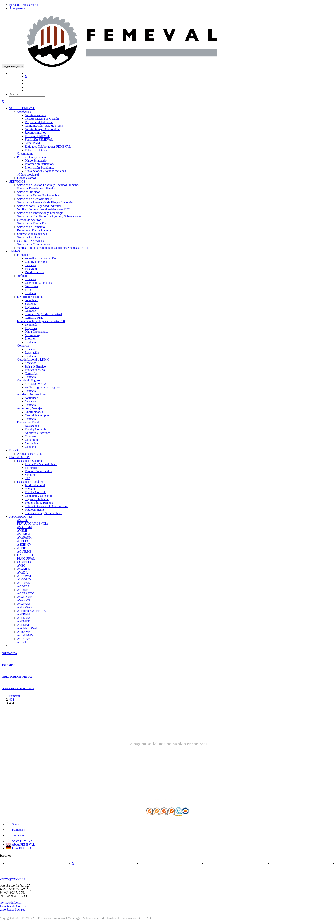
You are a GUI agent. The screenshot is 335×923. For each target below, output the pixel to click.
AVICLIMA (24, 527)
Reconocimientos (35, 132)
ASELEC (23, 541)
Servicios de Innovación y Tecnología (40, 213)
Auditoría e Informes (37, 432)
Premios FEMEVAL (37, 136)
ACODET (23, 590)
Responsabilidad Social (39, 122)
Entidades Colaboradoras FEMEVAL (48, 146)
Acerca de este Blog (29, 453)
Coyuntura (31, 439)
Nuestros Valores (35, 115)
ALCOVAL (24, 576)
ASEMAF (23, 624)
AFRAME (23, 631)
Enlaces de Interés (36, 150)
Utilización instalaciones (32, 233)
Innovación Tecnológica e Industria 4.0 (41, 321)
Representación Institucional (34, 230)
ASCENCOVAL (27, 628)
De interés (31, 324)
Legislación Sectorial (30, 460)
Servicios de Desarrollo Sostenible (38, 195)
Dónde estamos (26, 178)
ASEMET (23, 621)
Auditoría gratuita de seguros (42, 387)
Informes (30, 338)
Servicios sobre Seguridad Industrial (39, 206)
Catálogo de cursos (36, 261)
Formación (23, 254)
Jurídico (22, 275)
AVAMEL (23, 569)
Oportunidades (34, 411)
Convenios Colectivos (38, 282)
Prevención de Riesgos (39, 502)
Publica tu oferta (35, 370)
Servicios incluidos (28, 237)
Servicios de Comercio (31, 226)
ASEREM (23, 614)
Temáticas (17, 835)
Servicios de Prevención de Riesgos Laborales (45, 202)
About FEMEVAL (23, 844)
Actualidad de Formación (40, 258)
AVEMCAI (24, 534)
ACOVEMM (25, 635)
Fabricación (32, 467)
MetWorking (32, 335)
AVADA (22, 572)
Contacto (30, 293)
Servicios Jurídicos (28, 192)
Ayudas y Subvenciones (32, 394)
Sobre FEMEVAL (23, 841)
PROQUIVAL (26, 558)
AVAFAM (23, 604)
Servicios (30, 265)
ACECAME (25, 638)
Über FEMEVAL (22, 848)
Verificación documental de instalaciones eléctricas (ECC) (52, 247)
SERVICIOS (17, 181)
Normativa (31, 286)
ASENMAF (24, 617)
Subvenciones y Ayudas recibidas (45, 171)
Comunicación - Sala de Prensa (44, 125)
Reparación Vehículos (38, 471)
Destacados (32, 425)
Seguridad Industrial (37, 499)
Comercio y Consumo (38, 495)
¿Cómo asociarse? (28, 174)
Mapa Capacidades (36, 331)
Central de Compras (37, 415)
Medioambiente (34, 509)
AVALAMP (24, 597)
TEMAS (14, 251)
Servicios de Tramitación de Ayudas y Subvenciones (49, 216)
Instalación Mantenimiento (41, 464)
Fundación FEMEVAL (39, 139)
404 (11, 699)
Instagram (31, 268)
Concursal (31, 436)
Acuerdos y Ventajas (29, 408)
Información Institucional (40, 164)
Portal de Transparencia (23, 4)
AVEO (21, 565)
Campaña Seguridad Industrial (43, 314)
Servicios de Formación (31, 223)
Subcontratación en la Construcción (46, 506)
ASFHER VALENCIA (31, 610)
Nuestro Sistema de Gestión (42, 118)
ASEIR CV (24, 544)
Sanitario (30, 474)
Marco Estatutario (36, 160)
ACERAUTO (26, 593)
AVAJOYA (24, 600)
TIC (27, 478)
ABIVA (22, 642)
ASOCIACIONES (21, 516)
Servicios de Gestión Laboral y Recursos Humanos (48, 185)
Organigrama (25, 153)
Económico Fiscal (28, 422)
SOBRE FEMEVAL (22, 108)
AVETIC (22, 520)
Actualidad (31, 300)
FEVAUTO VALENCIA (32, 523)
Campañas (31, 373)
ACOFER (23, 586)
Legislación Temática (30, 481)
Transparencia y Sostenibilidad (43, 513)
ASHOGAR (25, 607)
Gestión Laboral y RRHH (33, 359)
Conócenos (24, 111)
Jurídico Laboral (35, 485)
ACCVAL (23, 583)
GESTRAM (32, 143)
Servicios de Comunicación (34, 244)
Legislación (32, 307)
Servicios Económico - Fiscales (36, 188)
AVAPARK (24, 537)
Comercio (23, 345)
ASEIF (21, 548)
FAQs (28, 289)
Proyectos (31, 328)
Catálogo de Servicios (30, 240)
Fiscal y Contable (35, 429)
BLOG (13, 450)
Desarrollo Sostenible (30, 296)
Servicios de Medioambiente (34, 199)
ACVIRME (24, 551)
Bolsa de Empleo (35, 366)
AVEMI (22, 530)
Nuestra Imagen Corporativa (42, 129)
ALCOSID (24, 579)
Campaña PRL (34, 317)
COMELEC (24, 562)
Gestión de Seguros (29, 219)
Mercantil (30, 488)
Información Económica (39, 167)
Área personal (17, 8)
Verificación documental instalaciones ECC (43, 209)
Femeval (14, 696)
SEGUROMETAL (36, 384)
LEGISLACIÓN (19, 457)
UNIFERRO (25, 555)
